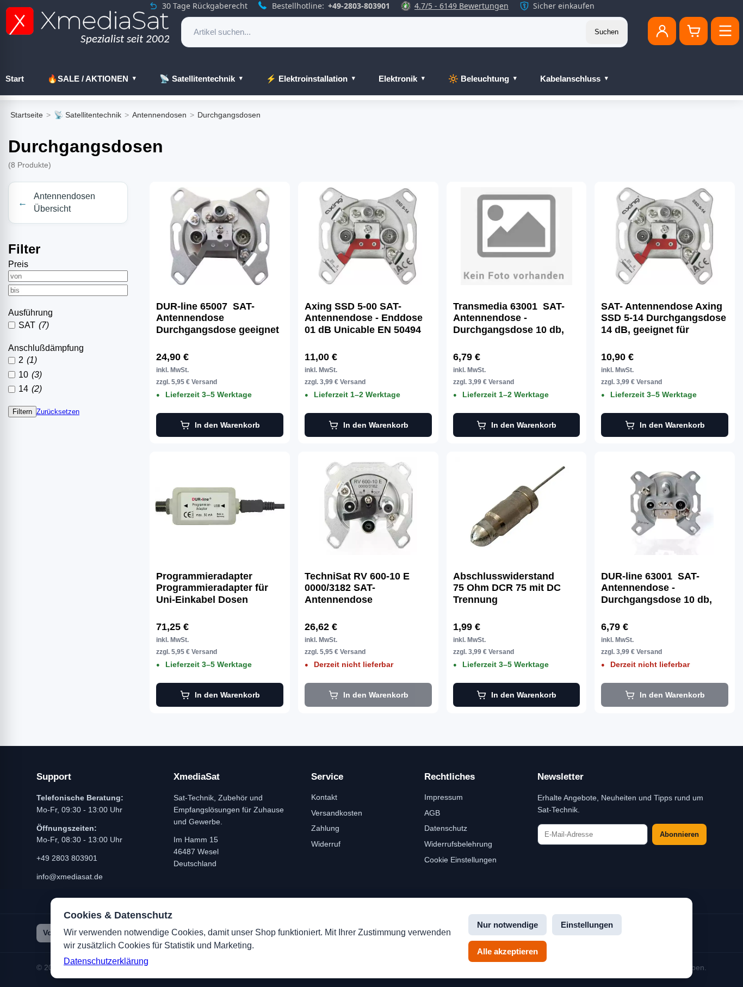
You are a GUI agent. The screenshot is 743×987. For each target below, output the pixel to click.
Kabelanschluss (570, 78)
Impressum (443, 797)
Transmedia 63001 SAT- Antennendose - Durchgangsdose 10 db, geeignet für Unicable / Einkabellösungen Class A (514, 318)
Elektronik (398, 78)
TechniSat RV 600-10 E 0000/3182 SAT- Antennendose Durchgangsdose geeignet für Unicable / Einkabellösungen (366, 588)
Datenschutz (445, 828)
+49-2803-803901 (359, 6)
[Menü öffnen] (725, 31)
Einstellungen (587, 924)
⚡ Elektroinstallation (307, 78)
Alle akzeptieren (507, 951)
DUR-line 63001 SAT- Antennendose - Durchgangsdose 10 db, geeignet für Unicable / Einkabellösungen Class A (662, 588)
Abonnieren (679, 834)
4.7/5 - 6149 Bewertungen (461, 6)
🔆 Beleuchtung (478, 78)
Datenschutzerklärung (106, 961)
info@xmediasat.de (69, 876)
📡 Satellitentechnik (197, 78)
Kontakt (324, 797)
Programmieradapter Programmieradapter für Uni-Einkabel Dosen (212, 588)
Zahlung (325, 828)
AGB (432, 813)
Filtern (22, 412)
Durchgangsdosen (229, 114)
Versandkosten (336, 813)
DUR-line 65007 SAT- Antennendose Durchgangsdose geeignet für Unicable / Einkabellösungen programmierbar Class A (217, 318)
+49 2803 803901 (66, 858)
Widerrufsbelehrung (458, 844)
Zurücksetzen (57, 412)
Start (14, 78)
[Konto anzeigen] (662, 31)
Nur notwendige (507, 924)
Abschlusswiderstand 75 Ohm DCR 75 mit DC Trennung (507, 588)
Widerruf (325, 844)
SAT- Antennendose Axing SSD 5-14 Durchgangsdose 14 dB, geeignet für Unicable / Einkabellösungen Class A (663, 318)
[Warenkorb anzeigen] (693, 31)
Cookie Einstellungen (460, 859)
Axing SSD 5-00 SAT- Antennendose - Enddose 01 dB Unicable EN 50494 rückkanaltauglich (364, 318)
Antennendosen (159, 114)
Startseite (26, 114)
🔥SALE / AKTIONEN (87, 78)
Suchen (606, 32)
